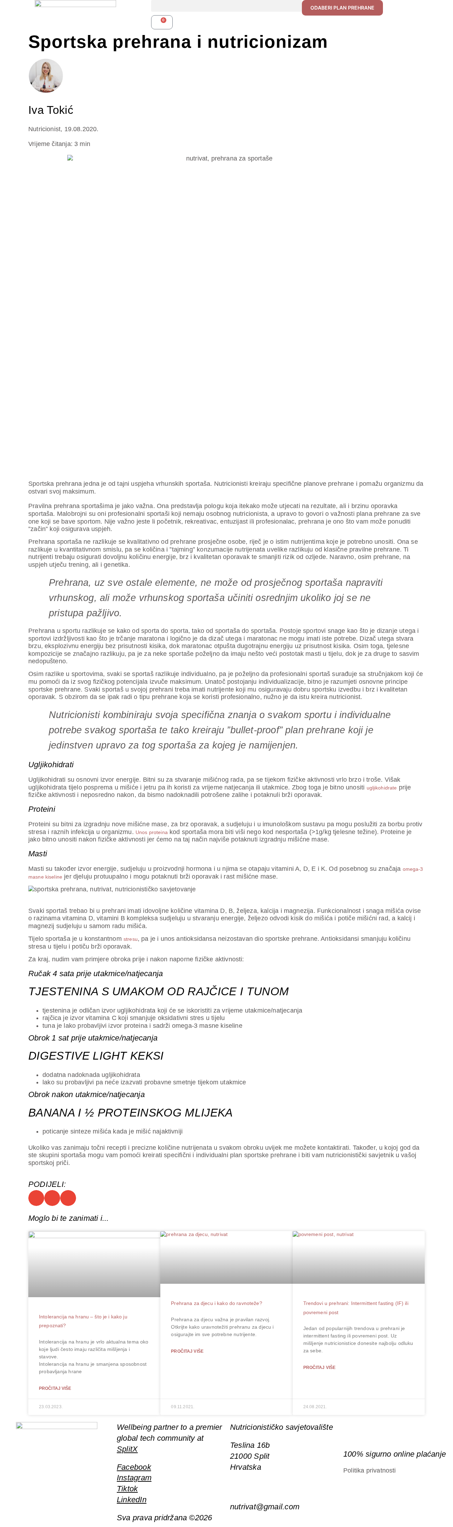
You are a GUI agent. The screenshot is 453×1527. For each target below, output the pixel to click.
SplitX (127, 1449)
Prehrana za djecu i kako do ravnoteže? (216, 1303)
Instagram (134, 1477)
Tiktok (127, 1488)
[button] (226, 6)
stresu (131, 939)
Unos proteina (152, 832)
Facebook (134, 1467)
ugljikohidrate (382, 788)
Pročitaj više (55, 1388)
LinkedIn (132, 1499)
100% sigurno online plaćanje (394, 1454)
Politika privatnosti (369, 1470)
